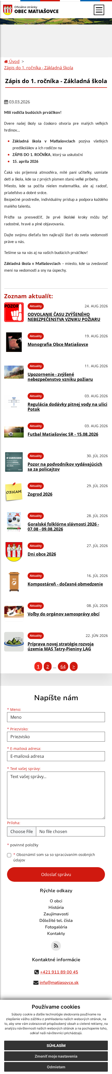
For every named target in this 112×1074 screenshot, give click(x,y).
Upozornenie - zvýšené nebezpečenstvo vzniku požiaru (60, 376)
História (56, 907)
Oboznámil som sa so (54, 857)
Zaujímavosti (56, 914)
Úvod (14, 61)
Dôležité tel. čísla (56, 920)
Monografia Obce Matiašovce (58, 344)
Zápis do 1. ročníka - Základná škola (38, 68)
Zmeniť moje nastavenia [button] (56, 1056)
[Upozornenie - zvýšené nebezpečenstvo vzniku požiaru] (14, 372)
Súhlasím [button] (56, 1045)
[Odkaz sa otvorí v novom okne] (56, 946)
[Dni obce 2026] (14, 552)
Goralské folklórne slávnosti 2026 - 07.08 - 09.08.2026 (63, 526)
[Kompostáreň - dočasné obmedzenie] (14, 582)
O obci (56, 901)
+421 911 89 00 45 (59, 972)
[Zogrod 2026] (14, 492)
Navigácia (15, 9)
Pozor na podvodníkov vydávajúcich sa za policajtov (65, 466)
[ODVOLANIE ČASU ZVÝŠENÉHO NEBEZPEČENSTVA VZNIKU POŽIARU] (14, 312)
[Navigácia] (99, 10)
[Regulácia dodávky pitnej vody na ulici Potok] (14, 402)
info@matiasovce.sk (59, 982)
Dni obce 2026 (42, 554)
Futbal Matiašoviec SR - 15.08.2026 (63, 434)
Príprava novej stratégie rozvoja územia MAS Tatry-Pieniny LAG (61, 646)
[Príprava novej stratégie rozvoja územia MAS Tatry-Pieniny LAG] (14, 641)
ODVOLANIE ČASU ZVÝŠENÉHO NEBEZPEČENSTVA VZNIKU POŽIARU (64, 317)
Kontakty (56, 933)
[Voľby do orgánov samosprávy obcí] (14, 612)
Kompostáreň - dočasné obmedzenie (65, 584)
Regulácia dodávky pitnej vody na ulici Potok (67, 406)
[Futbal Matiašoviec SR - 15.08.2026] (14, 432)
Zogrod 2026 (40, 494)
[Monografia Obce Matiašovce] (14, 342)
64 (63, 666)
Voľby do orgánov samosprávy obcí (63, 614)
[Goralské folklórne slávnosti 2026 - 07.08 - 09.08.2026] (14, 522)
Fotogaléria (56, 927)
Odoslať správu (56, 874)
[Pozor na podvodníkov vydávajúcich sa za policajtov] (14, 462)
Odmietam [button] (56, 1067)
